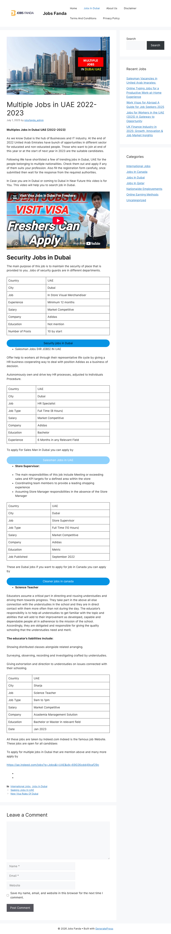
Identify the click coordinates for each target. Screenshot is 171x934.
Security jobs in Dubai (58, 343)
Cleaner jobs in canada (58, 581)
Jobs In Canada (136, 172)
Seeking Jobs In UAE (22, 790)
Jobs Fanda (55, 13)
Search (131, 38)
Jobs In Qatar (135, 183)
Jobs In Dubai (92, 8)
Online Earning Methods (142, 194)
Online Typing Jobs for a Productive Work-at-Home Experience (143, 93)
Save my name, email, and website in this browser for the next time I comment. (56, 895)
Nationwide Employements (144, 189)
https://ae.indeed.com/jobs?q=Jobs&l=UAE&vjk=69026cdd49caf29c (53, 765)
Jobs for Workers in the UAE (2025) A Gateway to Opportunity (145, 117)
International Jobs (21, 786)
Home (73, 8)
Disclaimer (130, 8)
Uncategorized (136, 200)
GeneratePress (104, 928)
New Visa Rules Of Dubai (24, 793)
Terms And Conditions (83, 18)
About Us (111, 8)
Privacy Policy (111, 18)
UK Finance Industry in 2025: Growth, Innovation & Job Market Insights (144, 131)
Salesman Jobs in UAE (58, 460)
